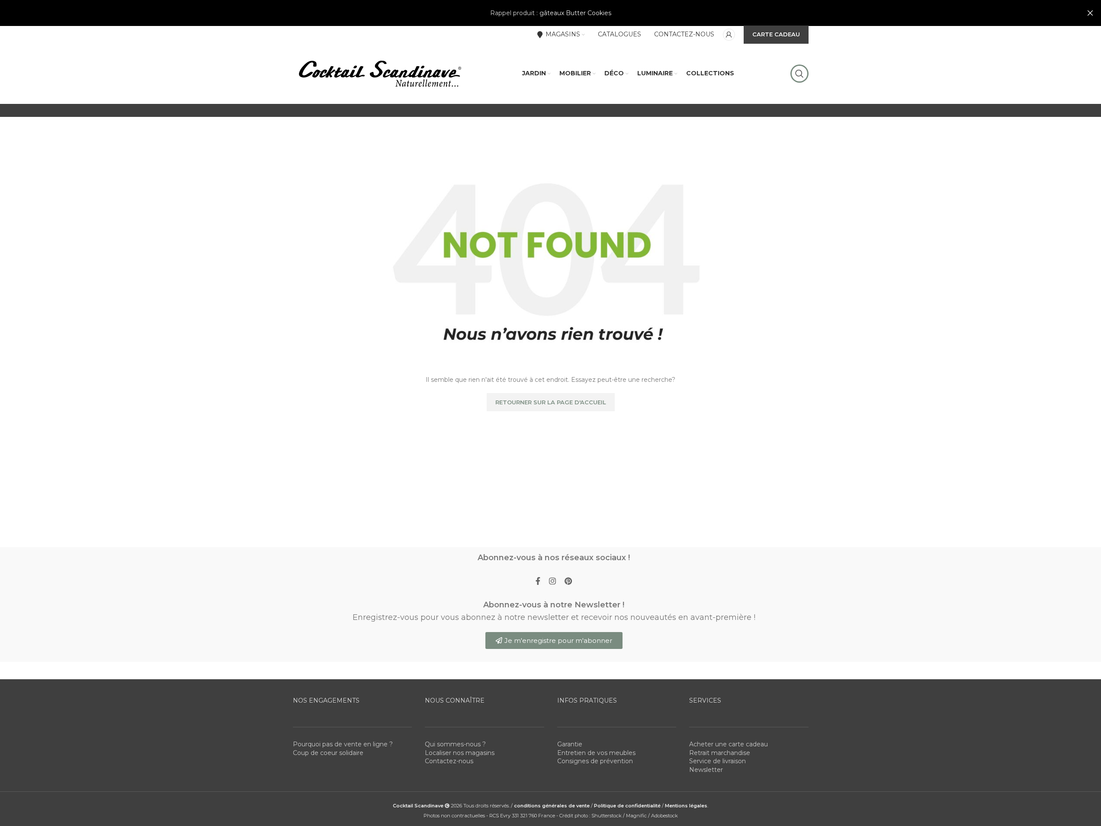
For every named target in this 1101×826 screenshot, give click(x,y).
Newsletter (706, 770)
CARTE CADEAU (776, 34)
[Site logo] (379, 73)
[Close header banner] (1090, 13)
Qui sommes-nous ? (455, 744)
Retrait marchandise (719, 753)
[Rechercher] (799, 73)
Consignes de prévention (595, 761)
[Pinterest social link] (568, 581)
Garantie (569, 744)
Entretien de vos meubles (596, 753)
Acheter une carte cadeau (728, 744)
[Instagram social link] (552, 581)
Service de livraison (717, 761)
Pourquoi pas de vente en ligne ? (343, 744)
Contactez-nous (449, 761)
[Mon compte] (729, 34)
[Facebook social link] (538, 581)
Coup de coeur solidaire (328, 753)
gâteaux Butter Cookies (575, 13)
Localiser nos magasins (459, 753)
